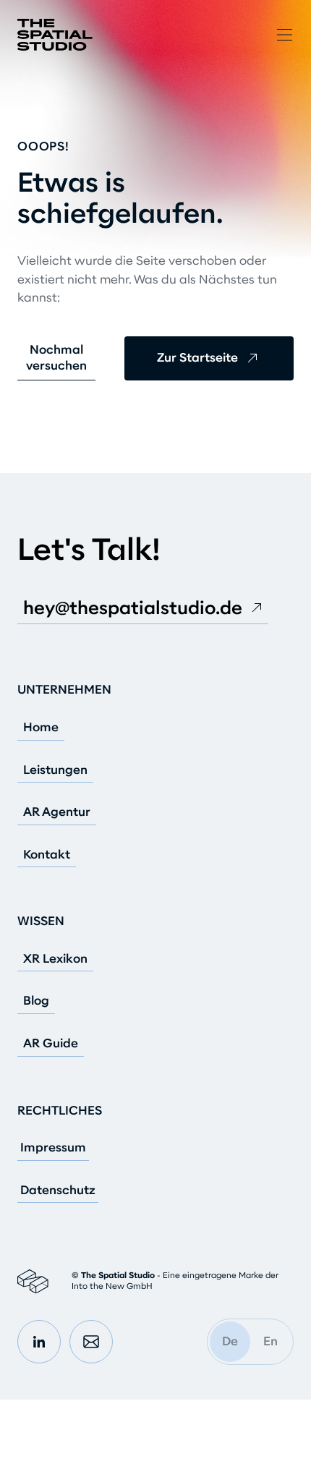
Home (41, 727)
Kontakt (46, 854)
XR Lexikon (55, 959)
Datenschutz (57, 1190)
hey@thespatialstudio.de (132, 607)
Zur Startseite (197, 357)
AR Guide (50, 1043)
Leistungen (55, 770)
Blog (36, 1001)
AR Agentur (56, 812)
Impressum (53, 1147)
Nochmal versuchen (56, 357)
